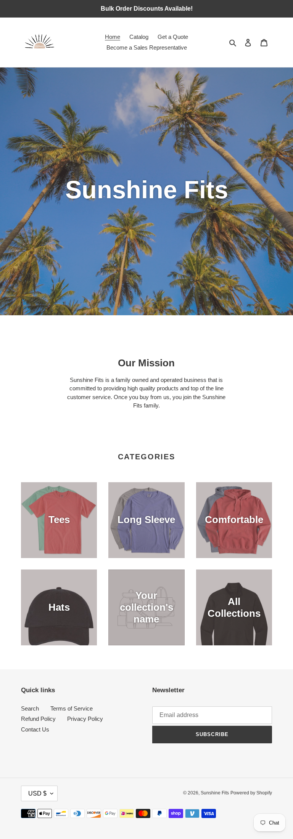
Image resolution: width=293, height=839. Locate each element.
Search (30, 708)
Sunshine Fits (215, 793)
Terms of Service (71, 708)
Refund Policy (38, 718)
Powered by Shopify (251, 793)
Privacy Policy (85, 718)
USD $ (37, 793)
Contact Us (35, 729)
